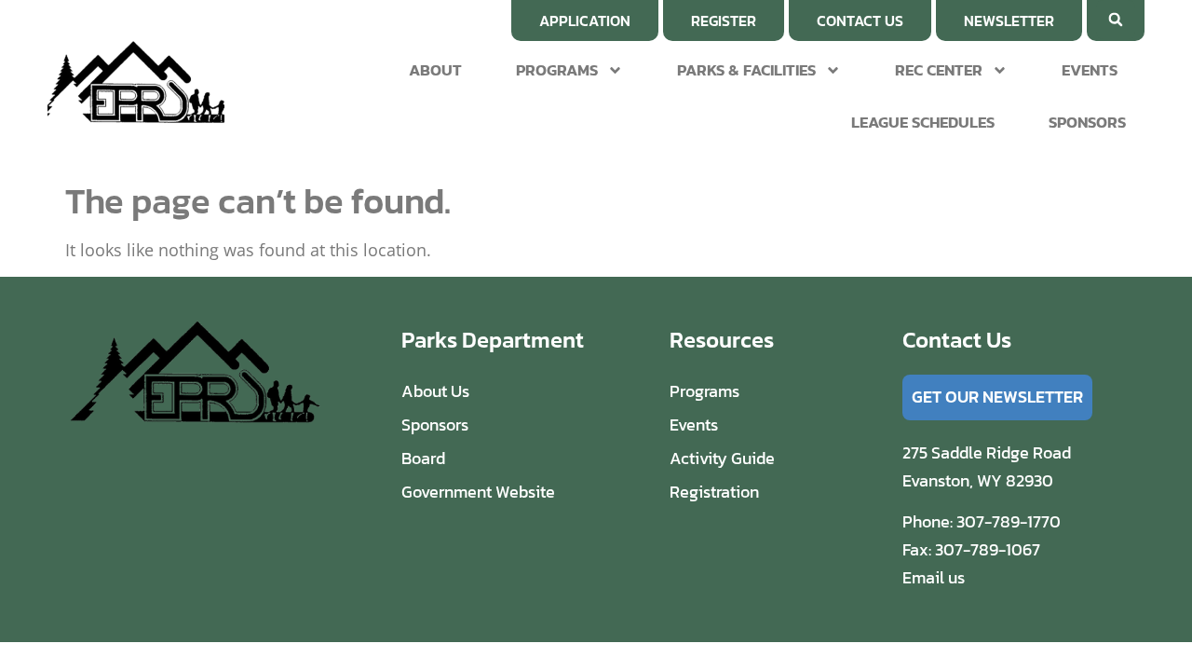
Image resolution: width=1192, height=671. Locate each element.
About (435, 70)
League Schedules (923, 122)
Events (1090, 70)
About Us (435, 391)
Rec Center (938, 70)
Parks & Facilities (746, 70)
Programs (557, 70)
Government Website (478, 491)
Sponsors (1087, 122)
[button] (1115, 19)
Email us (933, 577)
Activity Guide (722, 458)
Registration (714, 491)
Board (423, 458)
